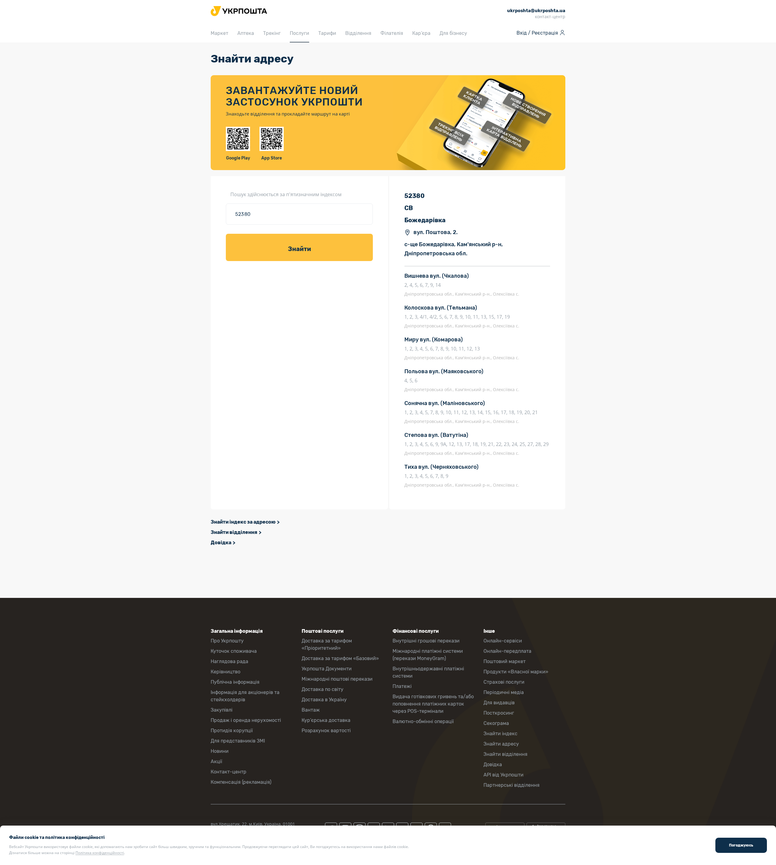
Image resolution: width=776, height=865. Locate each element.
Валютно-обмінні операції (423, 721)
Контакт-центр (228, 772)
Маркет (219, 33)
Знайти (299, 249)
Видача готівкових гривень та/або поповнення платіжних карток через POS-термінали (433, 704)
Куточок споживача (234, 651)
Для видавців (499, 703)
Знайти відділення (234, 532)
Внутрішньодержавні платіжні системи (428, 672)
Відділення (358, 33)
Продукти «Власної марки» (515, 672)
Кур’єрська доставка (326, 720)
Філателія (391, 33)
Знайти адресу (501, 744)
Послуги (299, 33)
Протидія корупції (232, 730)
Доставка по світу (322, 689)
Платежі (402, 686)
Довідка (221, 542)
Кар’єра (421, 33)
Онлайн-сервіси (502, 641)
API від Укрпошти (503, 775)
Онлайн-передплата (507, 651)
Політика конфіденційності (99, 852)
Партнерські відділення (511, 785)
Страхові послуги (503, 682)
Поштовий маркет (504, 661)
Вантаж (311, 710)
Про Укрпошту (227, 641)
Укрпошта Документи (327, 669)
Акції (216, 761)
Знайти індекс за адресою (243, 522)
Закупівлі (221, 710)
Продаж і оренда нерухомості (246, 720)
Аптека (245, 33)
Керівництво (225, 672)
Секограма (496, 723)
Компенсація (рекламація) (241, 782)
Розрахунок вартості (326, 730)
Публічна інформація (235, 682)
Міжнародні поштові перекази (337, 679)
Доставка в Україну (324, 699)
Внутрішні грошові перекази (426, 641)
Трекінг (272, 33)
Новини (220, 751)
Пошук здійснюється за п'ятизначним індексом (286, 194)
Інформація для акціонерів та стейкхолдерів (245, 695)
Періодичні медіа (503, 692)
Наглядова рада (229, 661)
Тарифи (327, 33)
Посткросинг (498, 713)
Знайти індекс (500, 733)
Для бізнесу (453, 33)
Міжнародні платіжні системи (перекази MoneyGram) (428, 654)
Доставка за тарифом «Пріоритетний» (327, 644)
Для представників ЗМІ (238, 741)
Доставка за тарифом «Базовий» (340, 658)
